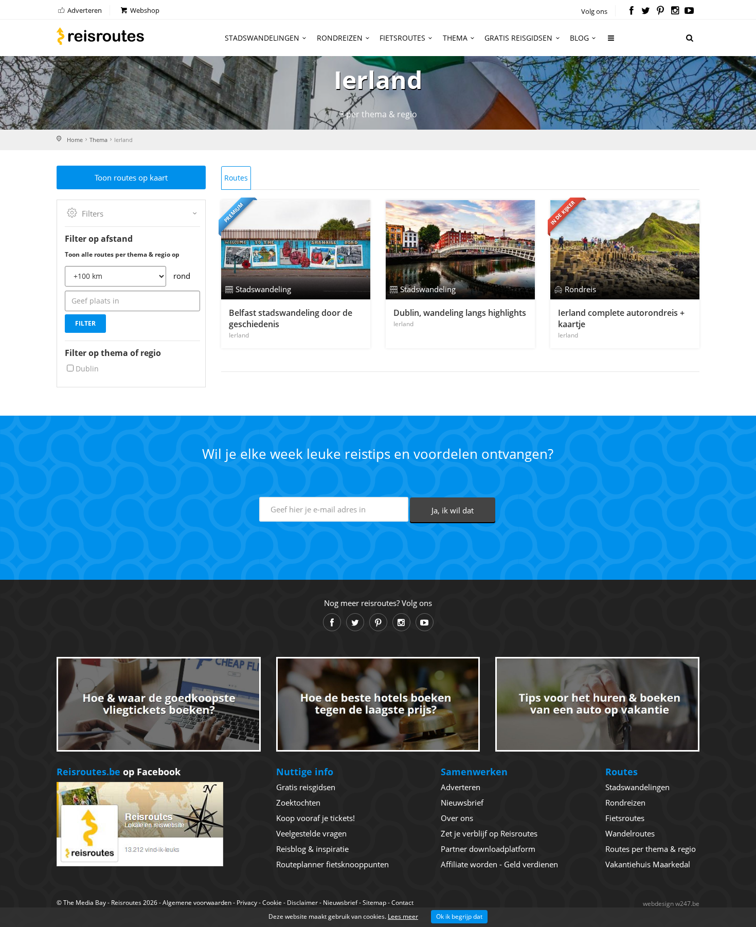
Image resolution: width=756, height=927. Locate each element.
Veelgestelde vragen (311, 833)
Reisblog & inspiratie (312, 849)
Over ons (457, 818)
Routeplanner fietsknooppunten (332, 864)
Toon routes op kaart (131, 177)
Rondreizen (340, 38)
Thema (455, 38)
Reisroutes (100, 36)
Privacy (247, 902)
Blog (579, 38)
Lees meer (403, 916)
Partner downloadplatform (488, 849)
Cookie (272, 902)
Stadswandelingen (262, 38)
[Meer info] (611, 42)
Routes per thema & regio (650, 849)
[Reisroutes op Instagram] (675, 11)
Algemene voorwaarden (197, 902)
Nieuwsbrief (462, 802)
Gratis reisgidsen (518, 38)
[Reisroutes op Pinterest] (660, 11)
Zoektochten (298, 802)
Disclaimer (302, 902)
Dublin (87, 368)
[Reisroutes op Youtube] (689, 11)
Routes (236, 178)
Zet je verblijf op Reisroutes (489, 833)
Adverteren (84, 10)
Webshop (144, 10)
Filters (92, 213)
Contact (402, 902)
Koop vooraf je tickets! (315, 818)
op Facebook (119, 771)
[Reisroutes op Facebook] (631, 11)
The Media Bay (84, 902)
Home (75, 140)
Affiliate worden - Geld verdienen (499, 864)
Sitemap (374, 902)
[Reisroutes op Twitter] (645, 11)
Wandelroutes (630, 833)
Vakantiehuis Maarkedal (647, 864)
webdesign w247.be (671, 903)
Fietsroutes (402, 38)
